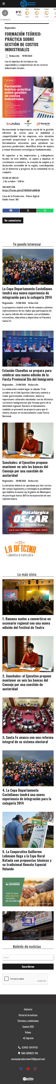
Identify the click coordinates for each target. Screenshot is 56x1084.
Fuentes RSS (28, 1026)
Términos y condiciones (28, 1021)
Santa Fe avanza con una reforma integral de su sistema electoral (27, 739)
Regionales (10, 27)
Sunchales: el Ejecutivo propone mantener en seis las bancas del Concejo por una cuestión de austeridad (25, 469)
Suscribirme (28, 966)
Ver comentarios (12, 220)
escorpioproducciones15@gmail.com (28, 1059)
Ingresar (29, 1038)
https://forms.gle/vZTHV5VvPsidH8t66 (21, 190)
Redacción (14, 56)
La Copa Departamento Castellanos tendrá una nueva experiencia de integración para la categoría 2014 (27, 293)
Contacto (28, 1009)
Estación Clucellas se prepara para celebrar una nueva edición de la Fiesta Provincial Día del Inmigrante (27, 375)
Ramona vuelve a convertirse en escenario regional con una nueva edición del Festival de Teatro (26, 623)
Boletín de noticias (27, 946)
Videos (28, 1032)
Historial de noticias (28, 1015)
